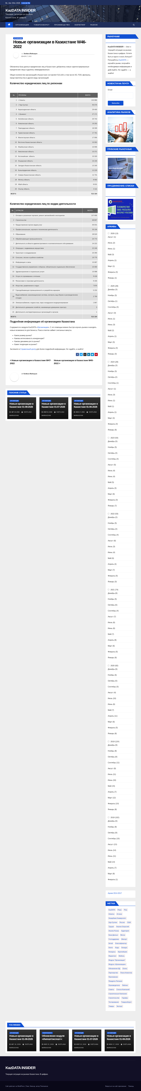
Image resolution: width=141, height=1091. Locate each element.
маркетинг (112, 956)
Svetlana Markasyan (30, 53)
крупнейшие (122, 952)
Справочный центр (28, 349)
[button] (134, 25)
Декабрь (111, 289)
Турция (111, 926)
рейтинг (125, 985)
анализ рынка (114, 931)
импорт (124, 939)
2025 (113, 286)
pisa (125, 910)
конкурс (124, 947)
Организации (22, 25)
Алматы (111, 914)
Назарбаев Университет (117, 918)
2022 (113, 514)
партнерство (113, 973)
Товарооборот (41, 25)
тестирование (114, 1002)
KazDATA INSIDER (21, 10)
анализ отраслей (122, 926)
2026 (113, 233)
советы (111, 989)
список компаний (123, 989)
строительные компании (118, 994)
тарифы (125, 998)
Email (110, 90)
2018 (113, 817)
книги (111, 947)
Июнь (110, 249)
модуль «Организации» (117, 964)
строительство (114, 998)
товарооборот (126, 1002)
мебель (121, 956)
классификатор (121, 943)
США (129, 922)
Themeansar (44, 1086)
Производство (62, 25)
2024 (113, 362)
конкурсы (112, 952)
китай (111, 943)
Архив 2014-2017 (115, 893)
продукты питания (115, 981)
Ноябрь (111, 295)
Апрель (111, 260)
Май (109, 254)
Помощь (131, 1086)
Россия (122, 922)
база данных (113, 935)
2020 (113, 666)
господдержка (114, 939)
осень (125, 968)
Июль (110, 243)
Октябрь (111, 301)
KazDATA (122, 60)
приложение (113, 977)
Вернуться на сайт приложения (115, 1086)
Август (110, 237)
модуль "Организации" (117, 960)
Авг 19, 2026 (16, 1044)
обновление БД (114, 968)
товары (111, 1006)
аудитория (125, 931)
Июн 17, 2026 (114, 1044)
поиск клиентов (126, 973)
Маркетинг (80, 25)
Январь (111, 278)
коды (117, 947)
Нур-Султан (113, 922)
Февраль (111, 272)
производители (114, 985)
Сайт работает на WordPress (15, 1086)
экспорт (119, 1006)
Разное (94, 25)
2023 (113, 438)
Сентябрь (112, 307)
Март (110, 266)
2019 (113, 741)
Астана (119, 914)
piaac (120, 910)
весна (123, 935)
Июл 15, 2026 (49, 1044)
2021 (113, 590)
